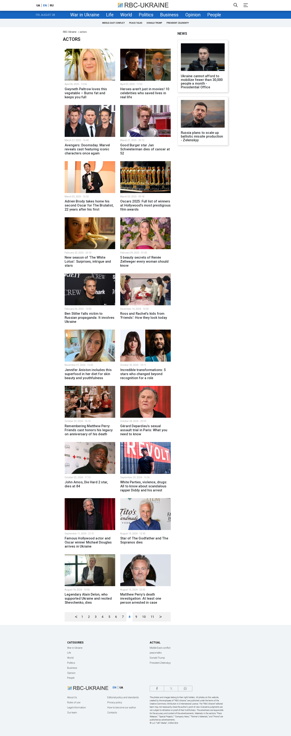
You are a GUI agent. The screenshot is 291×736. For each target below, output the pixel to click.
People (214, 15)
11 (152, 617)
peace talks (135, 23)
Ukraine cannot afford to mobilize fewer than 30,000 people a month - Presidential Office (202, 81)
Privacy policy (114, 702)
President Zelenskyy (178, 23)
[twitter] (171, 688)
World (126, 15)
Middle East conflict (113, 23)
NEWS (182, 34)
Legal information (76, 707)
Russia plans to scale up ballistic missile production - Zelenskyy (202, 136)
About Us (72, 697)
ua (38, 5)
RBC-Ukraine (69, 32)
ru (52, 5)
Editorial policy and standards (123, 697)
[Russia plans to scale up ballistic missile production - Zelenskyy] (203, 114)
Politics (146, 15)
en (45, 5)
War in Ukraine (84, 15)
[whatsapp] (185, 688)
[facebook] (157, 688)
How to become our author (121, 707)
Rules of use (73, 702)
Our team (72, 712)
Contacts (112, 712)
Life (110, 15)
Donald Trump (154, 23)
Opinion (193, 15)
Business (169, 15)
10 (144, 617)
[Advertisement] (202, 203)
